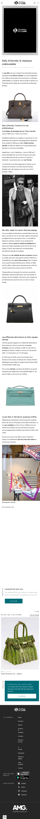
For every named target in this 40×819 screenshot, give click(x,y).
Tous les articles (34, 615)
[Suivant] (37, 611)
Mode (19, 717)
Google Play (22, 778)
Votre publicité (20, 763)
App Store (22, 774)
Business (20, 721)
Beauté (20, 725)
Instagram (24, 791)
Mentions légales (21, 758)
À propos (20, 748)
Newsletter (21, 753)
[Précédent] (32, 611)
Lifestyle (20, 736)
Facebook (24, 795)
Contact (20, 768)
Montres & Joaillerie (20, 730)
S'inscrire (13, 601)
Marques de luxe (20, 741)
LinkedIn (23, 783)
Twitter (23, 787)
